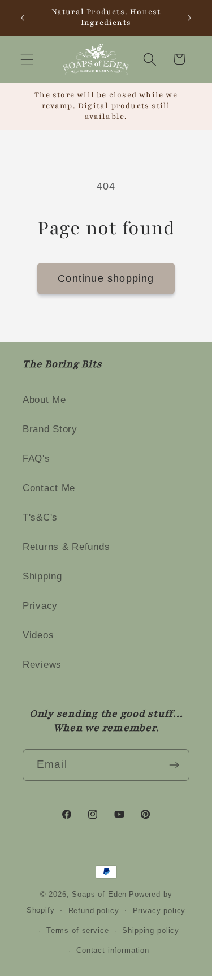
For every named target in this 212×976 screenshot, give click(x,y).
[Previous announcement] (22, 17)
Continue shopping (106, 278)
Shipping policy (150, 930)
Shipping (42, 576)
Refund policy (93, 910)
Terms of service (77, 930)
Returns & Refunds (66, 546)
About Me (44, 399)
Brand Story (50, 429)
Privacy (40, 605)
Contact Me (49, 488)
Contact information (112, 950)
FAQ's (36, 458)
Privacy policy (159, 910)
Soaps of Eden (99, 894)
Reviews (42, 664)
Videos (38, 635)
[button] (27, 59)
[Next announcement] (189, 17)
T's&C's (40, 517)
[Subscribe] (174, 765)
